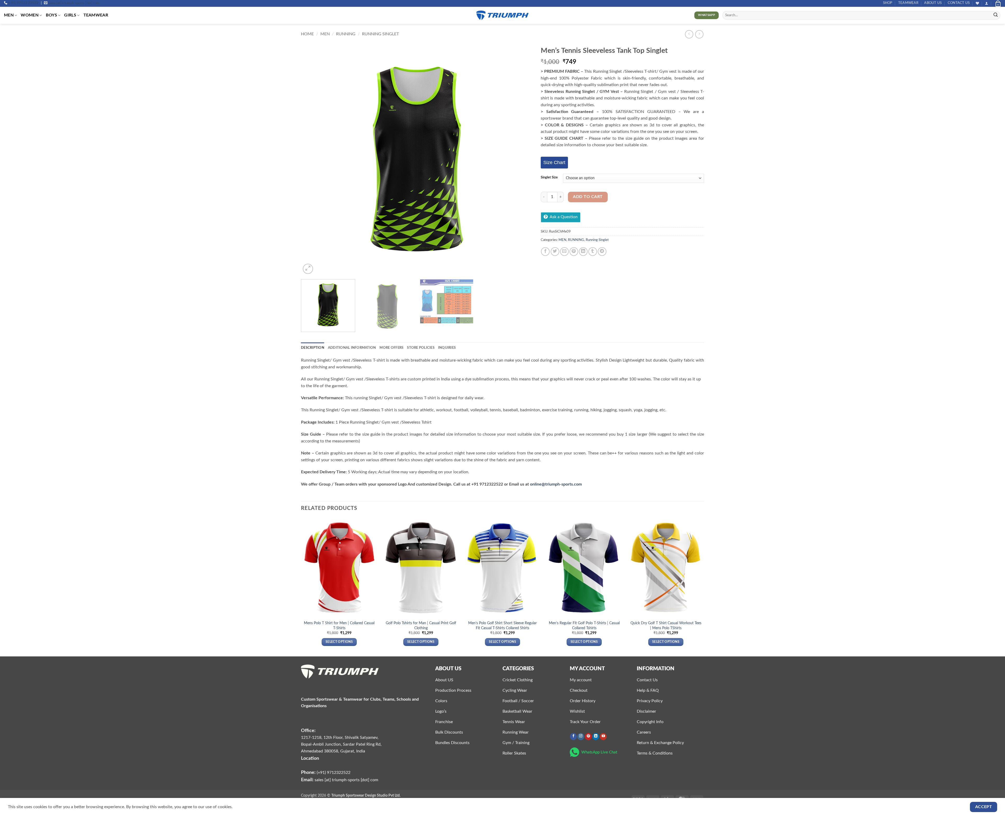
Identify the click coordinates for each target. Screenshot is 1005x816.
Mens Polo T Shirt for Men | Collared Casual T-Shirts (339, 625)
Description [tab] (312, 347)
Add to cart (587, 197)
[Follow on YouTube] (603, 736)
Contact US (959, 2)
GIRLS (70, 15)
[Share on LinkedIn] (583, 251)
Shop (887, 2)
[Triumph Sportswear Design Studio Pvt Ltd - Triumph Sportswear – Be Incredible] (502, 15)
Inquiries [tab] (447, 347)
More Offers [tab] (391, 347)
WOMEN (29, 15)
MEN (9, 15)
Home (307, 34)
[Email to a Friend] (564, 251)
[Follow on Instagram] (580, 736)
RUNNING (345, 34)
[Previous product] (699, 34)
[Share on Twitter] (555, 251)
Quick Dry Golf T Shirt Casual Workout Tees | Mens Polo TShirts (665, 625)
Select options (339, 641)
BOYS (51, 15)
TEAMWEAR (908, 2)
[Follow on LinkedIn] (595, 736)
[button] (986, 3)
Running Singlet (380, 34)
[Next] (521, 159)
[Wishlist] (977, 3)
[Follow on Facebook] (573, 736)
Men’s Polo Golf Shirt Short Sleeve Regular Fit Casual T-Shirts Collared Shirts (502, 625)
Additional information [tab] (352, 347)
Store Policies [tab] (420, 347)
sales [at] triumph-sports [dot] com (73, 3)
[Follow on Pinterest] (588, 736)
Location (310, 758)
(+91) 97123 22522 (23, 3)
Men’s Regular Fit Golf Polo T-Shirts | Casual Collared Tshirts (584, 625)
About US (933, 2)
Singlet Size (549, 177)
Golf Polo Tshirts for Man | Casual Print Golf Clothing (421, 625)
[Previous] (312, 159)
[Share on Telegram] (602, 251)
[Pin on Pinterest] (574, 251)
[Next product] (689, 34)
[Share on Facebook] (545, 251)
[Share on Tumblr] (592, 251)
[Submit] (995, 15)
